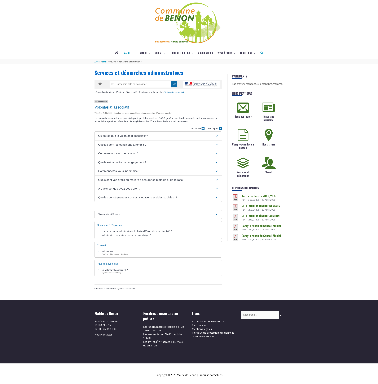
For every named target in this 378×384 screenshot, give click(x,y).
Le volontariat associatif (113, 270)
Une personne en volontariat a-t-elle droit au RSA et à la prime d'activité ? (137, 231)
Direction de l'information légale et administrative (115, 289)
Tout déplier (213, 128)
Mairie (127, 53)
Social (158, 53)
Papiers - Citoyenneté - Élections (132, 92)
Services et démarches (243, 173)
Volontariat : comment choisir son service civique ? (126, 235)
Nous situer (268, 144)
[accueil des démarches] (100, 83)
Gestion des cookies (203, 336)
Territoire (246, 53)
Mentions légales (202, 329)
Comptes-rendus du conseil (243, 146)
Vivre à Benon (224, 53)
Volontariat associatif (174, 92)
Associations (205, 53)
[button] (262, 53)
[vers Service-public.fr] (201, 84)
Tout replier (196, 128)
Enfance (143, 53)
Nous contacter (243, 116)
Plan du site (199, 325)
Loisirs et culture (180, 53)
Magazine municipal (268, 118)
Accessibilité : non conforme (208, 321)
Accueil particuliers (105, 92)
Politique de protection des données (213, 332)
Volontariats (156, 92)
